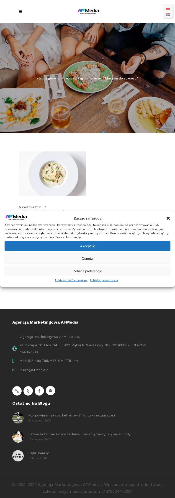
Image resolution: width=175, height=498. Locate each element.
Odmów (87, 258)
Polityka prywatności (104, 280)
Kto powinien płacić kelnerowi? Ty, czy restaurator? (72, 415)
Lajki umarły (38, 453)
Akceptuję (87, 246)
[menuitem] (168, 8)
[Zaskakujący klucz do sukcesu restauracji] (52, 173)
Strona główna (48, 78)
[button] (168, 218)
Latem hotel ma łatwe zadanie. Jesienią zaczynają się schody (79, 434)
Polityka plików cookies (71, 280)
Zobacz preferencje (87, 271)
